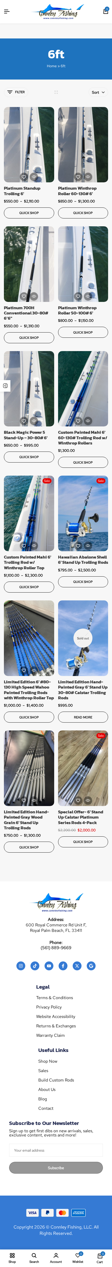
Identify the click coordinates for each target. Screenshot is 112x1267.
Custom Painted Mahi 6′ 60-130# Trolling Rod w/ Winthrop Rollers (82, 438)
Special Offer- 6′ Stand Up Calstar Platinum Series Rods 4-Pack (80, 817)
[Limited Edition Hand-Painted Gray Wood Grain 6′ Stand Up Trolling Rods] (29, 768)
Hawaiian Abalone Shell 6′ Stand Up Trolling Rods (83, 559)
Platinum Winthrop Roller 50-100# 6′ (77, 310)
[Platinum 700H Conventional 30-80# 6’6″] (29, 264)
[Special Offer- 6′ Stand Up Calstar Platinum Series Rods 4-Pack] (83, 768)
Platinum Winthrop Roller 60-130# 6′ (77, 190)
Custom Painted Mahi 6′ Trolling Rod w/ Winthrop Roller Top (27, 562)
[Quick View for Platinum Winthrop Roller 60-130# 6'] (88, 177)
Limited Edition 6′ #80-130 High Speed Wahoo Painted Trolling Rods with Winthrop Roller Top (29, 690)
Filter (20, 92)
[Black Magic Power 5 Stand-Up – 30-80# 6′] (29, 389)
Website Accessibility (55, 1017)
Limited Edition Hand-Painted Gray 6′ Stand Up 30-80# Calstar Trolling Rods (83, 690)
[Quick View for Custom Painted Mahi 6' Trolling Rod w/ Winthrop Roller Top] (34, 546)
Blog (42, 1099)
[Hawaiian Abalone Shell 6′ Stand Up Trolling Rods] (83, 513)
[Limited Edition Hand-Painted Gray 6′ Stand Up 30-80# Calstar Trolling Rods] (83, 638)
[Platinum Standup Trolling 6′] (29, 145)
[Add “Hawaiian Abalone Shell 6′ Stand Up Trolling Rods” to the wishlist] (78, 546)
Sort (95, 92)
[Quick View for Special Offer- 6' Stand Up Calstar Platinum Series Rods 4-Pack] (88, 800)
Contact (45, 1108)
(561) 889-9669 (56, 947)
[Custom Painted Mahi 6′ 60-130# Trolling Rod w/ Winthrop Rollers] (83, 389)
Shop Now (47, 1061)
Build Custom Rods (56, 1080)
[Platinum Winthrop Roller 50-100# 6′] (83, 264)
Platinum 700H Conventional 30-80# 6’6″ (26, 313)
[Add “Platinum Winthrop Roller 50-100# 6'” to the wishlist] (78, 296)
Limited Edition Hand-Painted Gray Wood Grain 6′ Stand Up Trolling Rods (26, 820)
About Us (46, 1090)
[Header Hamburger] (7, 12)
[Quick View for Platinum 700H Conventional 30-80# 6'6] (34, 296)
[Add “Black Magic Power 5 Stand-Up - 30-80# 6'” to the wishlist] (24, 421)
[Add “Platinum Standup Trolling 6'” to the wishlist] (24, 177)
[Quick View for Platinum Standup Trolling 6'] (34, 177)
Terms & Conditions (54, 998)
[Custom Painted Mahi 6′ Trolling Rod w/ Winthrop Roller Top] (29, 513)
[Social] (20, 965)
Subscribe (56, 1167)
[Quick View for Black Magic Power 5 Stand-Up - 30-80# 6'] (34, 421)
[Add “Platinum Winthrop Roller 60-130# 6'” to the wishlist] (78, 177)
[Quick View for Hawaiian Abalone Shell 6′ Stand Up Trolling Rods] (88, 546)
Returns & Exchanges (56, 1026)
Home (52, 66)
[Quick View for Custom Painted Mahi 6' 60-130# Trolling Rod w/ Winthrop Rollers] (88, 421)
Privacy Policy (49, 1007)
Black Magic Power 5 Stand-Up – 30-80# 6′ (25, 435)
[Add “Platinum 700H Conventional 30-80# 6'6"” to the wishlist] (24, 296)
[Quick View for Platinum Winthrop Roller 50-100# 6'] (88, 296)
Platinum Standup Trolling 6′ (22, 190)
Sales (43, 1071)
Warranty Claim (50, 1035)
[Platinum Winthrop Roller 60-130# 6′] (83, 145)
